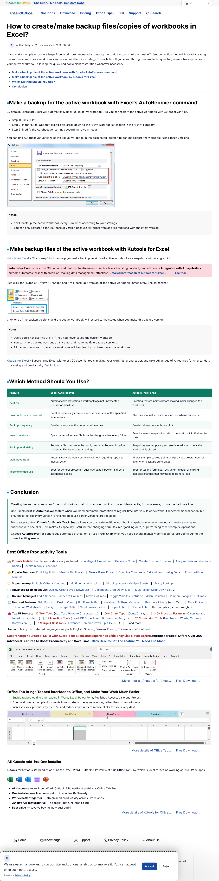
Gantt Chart (136, 613)
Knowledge (52, 840)
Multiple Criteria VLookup (48, 583)
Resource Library (156, 602)
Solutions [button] (48, 13)
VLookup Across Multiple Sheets (127, 583)
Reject (167, 866)
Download (67, 13)
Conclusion (19, 86)
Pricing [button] (85, 13)
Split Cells (108, 623)
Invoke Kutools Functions (41, 566)
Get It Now (52, 365)
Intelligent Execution (96, 561)
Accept (149, 866)
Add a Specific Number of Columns (59, 596)
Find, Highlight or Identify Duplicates (60, 572)
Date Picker (195, 602)
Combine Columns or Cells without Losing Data (149, 572)
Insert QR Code (82, 618)
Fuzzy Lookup (164, 583)
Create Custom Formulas (155, 561)
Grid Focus (45, 602)
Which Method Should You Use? (33, 81)
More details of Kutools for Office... (146, 812)
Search (155, 13)
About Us (152, 840)
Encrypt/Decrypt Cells (60, 607)
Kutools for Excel (18, 258)
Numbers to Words (176, 618)
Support (135, 13)
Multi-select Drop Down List (153, 589)
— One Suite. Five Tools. (46, 3)
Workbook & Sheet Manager (122, 602)
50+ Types (116, 613)
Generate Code (125, 561)
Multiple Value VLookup (85, 583)
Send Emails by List (93, 607)
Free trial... (181, 273)
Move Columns (96, 596)
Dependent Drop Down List (112, 589)
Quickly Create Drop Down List (69, 589)
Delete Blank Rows (101, 572)
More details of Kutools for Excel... (146, 680)
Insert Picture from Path (108, 618)
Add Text (61, 613)
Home (22, 840)
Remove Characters (81, 613)
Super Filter (118, 607)
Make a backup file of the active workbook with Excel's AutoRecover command (64, 72)
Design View (65, 602)
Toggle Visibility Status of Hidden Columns (137, 596)
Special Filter (140, 607)
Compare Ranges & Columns (187, 596)
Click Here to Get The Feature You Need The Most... (129, 641)
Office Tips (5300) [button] (110, 13)
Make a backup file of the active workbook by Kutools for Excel (53, 77)
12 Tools (44, 613)
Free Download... (188, 680)
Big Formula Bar (88, 602)
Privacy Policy (118, 840)
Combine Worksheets (27, 607)
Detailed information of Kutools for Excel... (138, 273)
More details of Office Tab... (151, 750)
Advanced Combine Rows (84, 623)
